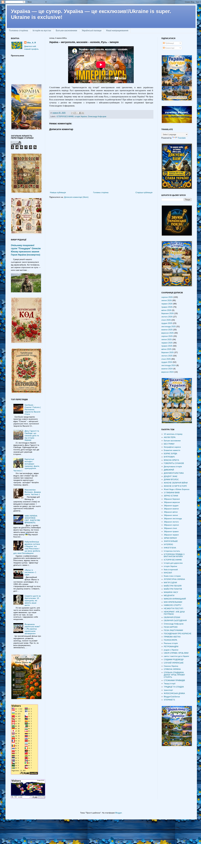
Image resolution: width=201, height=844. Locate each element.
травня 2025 (166, 346)
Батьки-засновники (66, 30)
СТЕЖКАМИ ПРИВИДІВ (174, 680)
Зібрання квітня (171, 512)
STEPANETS (169, 700)
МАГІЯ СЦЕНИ (170, 582)
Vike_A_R (31, 42)
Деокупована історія (173, 466)
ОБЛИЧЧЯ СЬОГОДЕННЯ (175, 620)
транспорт (168, 690)
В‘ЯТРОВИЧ (169, 457)
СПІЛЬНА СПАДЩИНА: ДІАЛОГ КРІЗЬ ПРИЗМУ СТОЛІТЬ (174, 674)
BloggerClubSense (172, 697)
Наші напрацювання (117, 30)
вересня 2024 (167, 372)
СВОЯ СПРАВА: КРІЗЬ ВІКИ (176, 653)
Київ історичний (171, 569)
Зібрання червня (171, 535)
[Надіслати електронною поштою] (72, 113)
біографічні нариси (172, 447)
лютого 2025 (167, 356)
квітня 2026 (166, 310)
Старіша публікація (144, 192)
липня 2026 (166, 300)
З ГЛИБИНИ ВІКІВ (172, 492)
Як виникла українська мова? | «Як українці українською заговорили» (32, 629)
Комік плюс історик (172, 576)
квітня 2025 (166, 349)
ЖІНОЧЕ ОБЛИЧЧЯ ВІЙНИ (176, 483)
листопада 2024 (168, 365)
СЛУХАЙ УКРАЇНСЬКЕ (173, 663)
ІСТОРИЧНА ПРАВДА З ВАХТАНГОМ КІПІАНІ (174, 555)
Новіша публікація (58, 192)
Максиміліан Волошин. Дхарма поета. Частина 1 (33, 492)
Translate (182, 138)
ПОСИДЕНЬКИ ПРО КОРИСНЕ (177, 633)
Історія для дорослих (173, 563)
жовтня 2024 (167, 369)
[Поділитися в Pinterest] (82, 113)
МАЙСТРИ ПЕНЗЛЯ (172, 586)
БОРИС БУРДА (170, 453)
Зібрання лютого (171, 522)
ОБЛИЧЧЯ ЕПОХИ (172, 617)
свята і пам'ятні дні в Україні (176, 656)
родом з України (171, 650)
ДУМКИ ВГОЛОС (171, 479)
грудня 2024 (166, 362)
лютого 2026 (167, 317)
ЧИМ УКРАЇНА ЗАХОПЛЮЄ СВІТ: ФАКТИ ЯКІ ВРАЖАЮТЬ (32, 519)
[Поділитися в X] (77, 113)
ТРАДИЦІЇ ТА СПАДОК (174, 687)
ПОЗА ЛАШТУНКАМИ (173, 630)
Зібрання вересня (172, 502)
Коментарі (169, 48)
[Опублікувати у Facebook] (80, 113)
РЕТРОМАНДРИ (171, 646)
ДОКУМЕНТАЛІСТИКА (174, 473)
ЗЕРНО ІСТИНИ (171, 496)
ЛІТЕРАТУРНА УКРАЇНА (174, 579)
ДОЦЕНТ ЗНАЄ (170, 476)
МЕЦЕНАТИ (169, 595)
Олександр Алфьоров (97, 117)
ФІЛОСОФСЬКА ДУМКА (174, 693)
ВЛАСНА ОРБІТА (171, 460)
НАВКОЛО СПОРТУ (172, 605)
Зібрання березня (172, 499)
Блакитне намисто (172, 450)
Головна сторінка (18, 30)
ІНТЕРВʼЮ (168, 544)
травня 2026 (166, 307)
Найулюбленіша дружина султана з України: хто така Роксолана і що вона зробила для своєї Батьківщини (26, 547)
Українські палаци (91, 30)
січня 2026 (166, 320)
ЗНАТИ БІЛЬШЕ (171, 541)
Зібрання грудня (171, 505)
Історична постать (172, 551)
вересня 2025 (167, 333)
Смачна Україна (171, 666)
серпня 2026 (167, 297)
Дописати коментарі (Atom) (76, 197)
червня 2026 (167, 304)
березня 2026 (167, 313)
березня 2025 (167, 352)
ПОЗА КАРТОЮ (170, 627)
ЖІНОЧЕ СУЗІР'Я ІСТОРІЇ (175, 486)
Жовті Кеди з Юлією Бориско (176, 489)
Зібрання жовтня (171, 509)
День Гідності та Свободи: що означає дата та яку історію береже (32, 435)
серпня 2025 (167, 336)
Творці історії (169, 683)
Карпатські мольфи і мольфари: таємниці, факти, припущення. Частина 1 (26, 465)
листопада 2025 (168, 326)
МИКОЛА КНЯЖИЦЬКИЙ (175, 599)
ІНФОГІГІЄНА (170, 548)
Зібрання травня (171, 531)
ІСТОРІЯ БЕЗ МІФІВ (65, 117)
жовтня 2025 (167, 330)
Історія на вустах (42, 30)
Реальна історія (171, 643)
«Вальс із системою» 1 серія (30, 572)
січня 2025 (166, 359)
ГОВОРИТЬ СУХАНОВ (174, 463)
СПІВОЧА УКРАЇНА (172, 669)
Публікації (169, 43)
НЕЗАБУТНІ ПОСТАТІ (173, 608)
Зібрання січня (170, 528)
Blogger (118, 813)
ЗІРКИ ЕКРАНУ (170, 538)
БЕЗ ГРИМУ (169, 444)
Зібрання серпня (171, 525)
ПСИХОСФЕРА (170, 640)
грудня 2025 (166, 323)
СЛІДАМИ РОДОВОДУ (174, 659)
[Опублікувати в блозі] (75, 113)
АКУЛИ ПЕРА (169, 437)
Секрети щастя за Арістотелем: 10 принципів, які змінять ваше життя (33, 600)
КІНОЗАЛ (168, 573)
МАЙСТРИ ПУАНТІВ (173, 589)
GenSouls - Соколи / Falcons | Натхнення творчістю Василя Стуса (33, 409)
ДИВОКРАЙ (169, 470)
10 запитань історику (173, 434)
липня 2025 (166, 339)
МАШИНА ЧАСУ (171, 592)
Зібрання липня (171, 515)
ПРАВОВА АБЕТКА (172, 637)
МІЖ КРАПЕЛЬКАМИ (173, 602)
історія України (81, 117)
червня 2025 (167, 343)
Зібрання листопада (173, 518)
